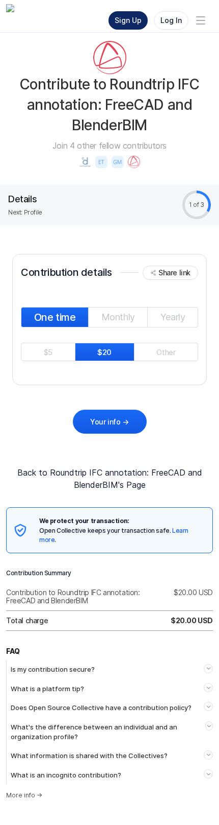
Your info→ (109, 421)
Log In (171, 20)
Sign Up (128, 20)
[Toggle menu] (201, 20)
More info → (24, 795)
